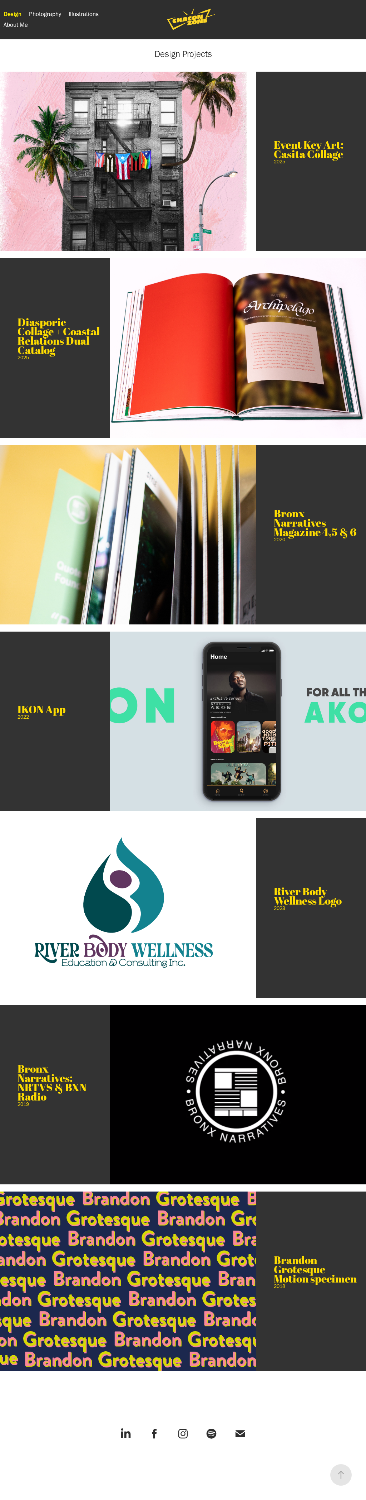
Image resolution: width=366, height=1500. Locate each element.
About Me (16, 24)
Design (12, 14)
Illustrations (84, 14)
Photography (45, 14)
